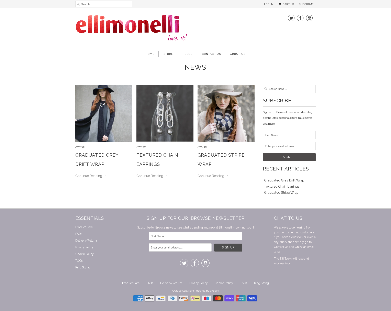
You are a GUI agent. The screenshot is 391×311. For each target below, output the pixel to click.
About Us (237, 54)
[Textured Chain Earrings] (164, 113)
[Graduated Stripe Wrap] (226, 113)
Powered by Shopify (207, 290)
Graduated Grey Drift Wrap (284, 180)
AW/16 (80, 146)
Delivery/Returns (86, 240)
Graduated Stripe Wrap (281, 193)
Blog (189, 54)
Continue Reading (89, 176)
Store (168, 54)
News (195, 67)
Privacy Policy (84, 247)
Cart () (288, 4)
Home (150, 54)
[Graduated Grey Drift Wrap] (103, 113)
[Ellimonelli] (131, 29)
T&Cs (79, 260)
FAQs (78, 233)
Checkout (306, 4)
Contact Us (211, 54)
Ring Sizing (82, 267)
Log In (268, 4)
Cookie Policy (84, 254)
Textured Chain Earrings (281, 186)
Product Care (84, 227)
